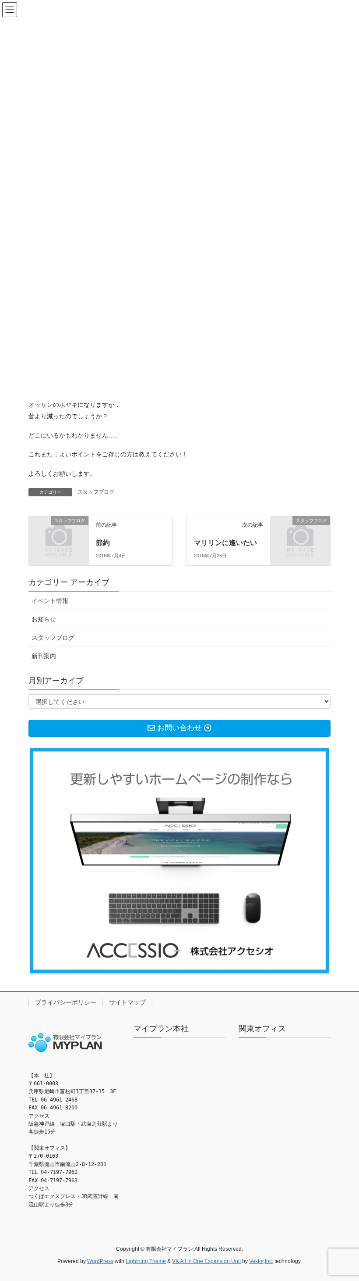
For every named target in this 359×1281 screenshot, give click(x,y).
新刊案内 (44, 656)
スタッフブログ (95, 492)
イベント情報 (50, 600)
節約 (103, 542)
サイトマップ (127, 1002)
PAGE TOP (342, 1234)
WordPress (100, 1261)
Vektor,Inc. (261, 1261)
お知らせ (44, 619)
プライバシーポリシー (65, 1002)
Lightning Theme (146, 1261)
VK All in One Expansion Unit (206, 1261)
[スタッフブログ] (58, 534)
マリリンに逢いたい (225, 542)
